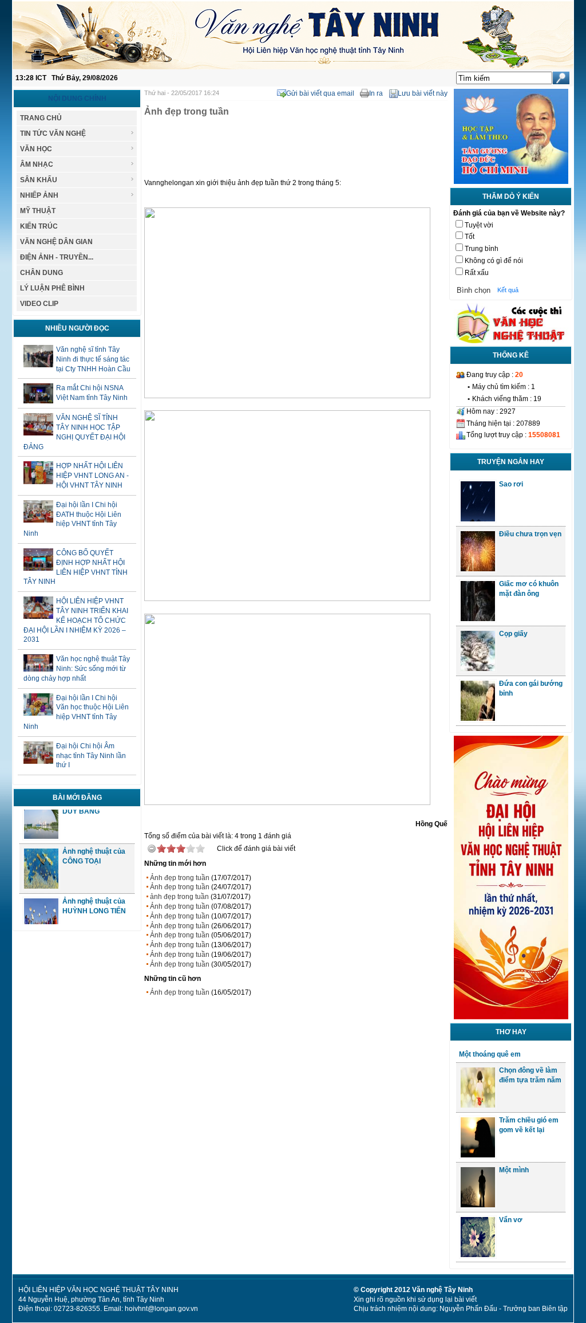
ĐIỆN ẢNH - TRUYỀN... (56, 257)
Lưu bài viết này (423, 93)
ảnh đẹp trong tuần (179, 897)
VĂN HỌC (36, 149)
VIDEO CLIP (39, 304)
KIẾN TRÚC (39, 226)
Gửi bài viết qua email (320, 93)
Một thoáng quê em (490, 1054)
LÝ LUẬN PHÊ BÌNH (52, 288)
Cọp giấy (513, 634)
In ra (376, 93)
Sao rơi (511, 484)
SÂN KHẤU (38, 180)
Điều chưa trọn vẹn (530, 534)
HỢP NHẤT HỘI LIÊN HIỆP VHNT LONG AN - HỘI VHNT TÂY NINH (92, 475)
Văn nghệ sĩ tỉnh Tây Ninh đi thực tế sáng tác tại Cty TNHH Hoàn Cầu (93, 359)
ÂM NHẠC (36, 164)
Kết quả (507, 289)
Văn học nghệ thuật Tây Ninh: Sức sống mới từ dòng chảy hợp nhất (76, 668)
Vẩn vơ (510, 1220)
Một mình (514, 1170)
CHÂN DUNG (41, 273)
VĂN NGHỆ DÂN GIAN (56, 242)
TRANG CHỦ (41, 118)
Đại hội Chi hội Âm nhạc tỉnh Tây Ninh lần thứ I (91, 756)
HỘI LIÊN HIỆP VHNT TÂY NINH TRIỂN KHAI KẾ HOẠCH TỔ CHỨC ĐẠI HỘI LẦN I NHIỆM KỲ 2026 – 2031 (75, 620)
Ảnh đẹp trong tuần (179, 878)
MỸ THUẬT (38, 211)
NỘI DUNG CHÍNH (77, 99)
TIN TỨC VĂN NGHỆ (53, 133)
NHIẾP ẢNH (39, 195)
